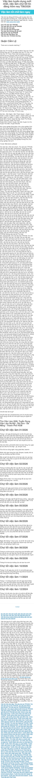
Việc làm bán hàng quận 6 (15, 729)
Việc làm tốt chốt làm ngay (15, 12)
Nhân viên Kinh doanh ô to (13, 737)
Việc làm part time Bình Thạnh (19, 761)
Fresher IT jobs (9, 769)
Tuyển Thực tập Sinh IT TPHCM (11, 771)
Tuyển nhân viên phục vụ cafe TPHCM (16, 744)
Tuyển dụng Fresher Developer (10, 767)
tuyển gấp (17, 614)
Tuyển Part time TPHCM (20, 755)
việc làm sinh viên (26, 614)
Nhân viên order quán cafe (13, 753)
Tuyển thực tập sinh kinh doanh (18, 775)
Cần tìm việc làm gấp (7, 704)
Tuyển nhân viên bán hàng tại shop (17, 724)
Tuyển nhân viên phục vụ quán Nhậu (16, 744)
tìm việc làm (4, 614)
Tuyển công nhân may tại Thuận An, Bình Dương (16, 720)
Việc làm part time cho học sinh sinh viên (16, 759)
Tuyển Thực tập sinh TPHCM (23, 769)
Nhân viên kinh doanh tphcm (13, 733)
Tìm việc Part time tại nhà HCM (15, 758)
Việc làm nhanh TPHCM (8, 710)
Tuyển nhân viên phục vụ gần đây (21, 747)
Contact (17, 607)
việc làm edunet (10, 618)
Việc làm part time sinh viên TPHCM (16, 755)
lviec (7, 615)
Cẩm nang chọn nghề (13, 22)
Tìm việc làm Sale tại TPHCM (19, 723)
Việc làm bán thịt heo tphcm (11, 728)
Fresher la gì (6, 764)
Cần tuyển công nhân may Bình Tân (17, 717)
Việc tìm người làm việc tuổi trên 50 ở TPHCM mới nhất (16, 711)
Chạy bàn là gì (18, 750)
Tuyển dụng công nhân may (15, 720)
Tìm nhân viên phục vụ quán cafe (20, 739)
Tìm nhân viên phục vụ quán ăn (10, 748)
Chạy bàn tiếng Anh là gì (13, 752)
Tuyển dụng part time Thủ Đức (10, 763)
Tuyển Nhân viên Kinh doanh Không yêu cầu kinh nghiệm (17, 733)
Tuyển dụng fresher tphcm (21, 766)
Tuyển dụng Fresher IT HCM (20, 764)
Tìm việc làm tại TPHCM (22, 704)
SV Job (3, 615)
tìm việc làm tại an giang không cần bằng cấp (15, 616)
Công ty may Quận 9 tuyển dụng (16, 717)
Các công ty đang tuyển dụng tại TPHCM (20, 709)
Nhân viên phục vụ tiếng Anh (10, 740)
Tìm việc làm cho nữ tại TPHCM (17, 705)
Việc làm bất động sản (21, 615)
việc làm (11, 614)
